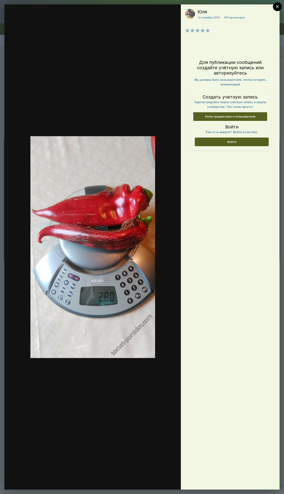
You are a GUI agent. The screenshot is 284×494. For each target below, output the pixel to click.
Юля (202, 11)
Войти (231, 142)
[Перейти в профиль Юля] (190, 14)
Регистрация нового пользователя (230, 116)
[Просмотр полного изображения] (173, 12)
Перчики (33, 20)
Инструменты (161, 481)
